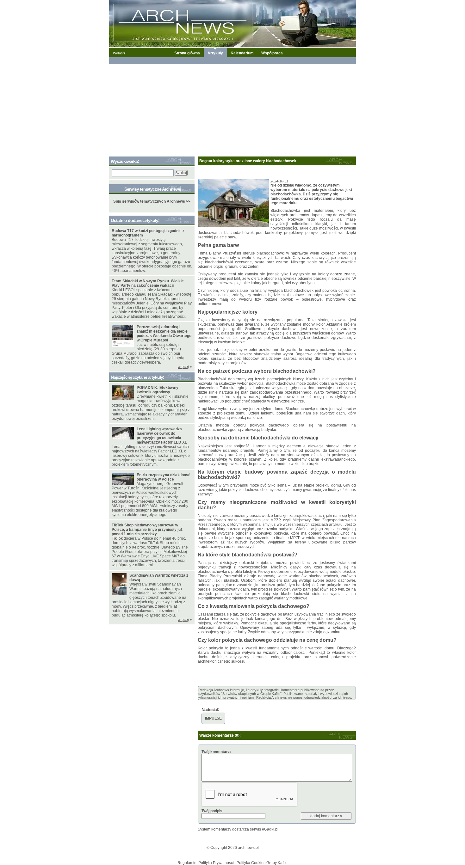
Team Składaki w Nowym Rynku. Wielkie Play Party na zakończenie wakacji (148, 283)
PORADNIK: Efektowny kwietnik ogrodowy (157, 389)
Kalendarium (242, 53)
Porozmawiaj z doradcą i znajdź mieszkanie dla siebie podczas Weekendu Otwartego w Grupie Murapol (164, 333)
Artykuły (215, 53)
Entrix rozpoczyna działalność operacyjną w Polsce (163, 477)
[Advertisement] (232, 109)
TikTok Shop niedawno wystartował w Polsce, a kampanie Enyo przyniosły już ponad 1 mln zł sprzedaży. (147, 529)
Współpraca (272, 53)
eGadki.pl (270, 829)
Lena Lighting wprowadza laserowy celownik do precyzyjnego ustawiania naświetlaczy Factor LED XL (162, 436)
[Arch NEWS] (232, 23)
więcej (183, 367)
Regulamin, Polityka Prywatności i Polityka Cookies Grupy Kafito (232, 863)
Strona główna (187, 53)
